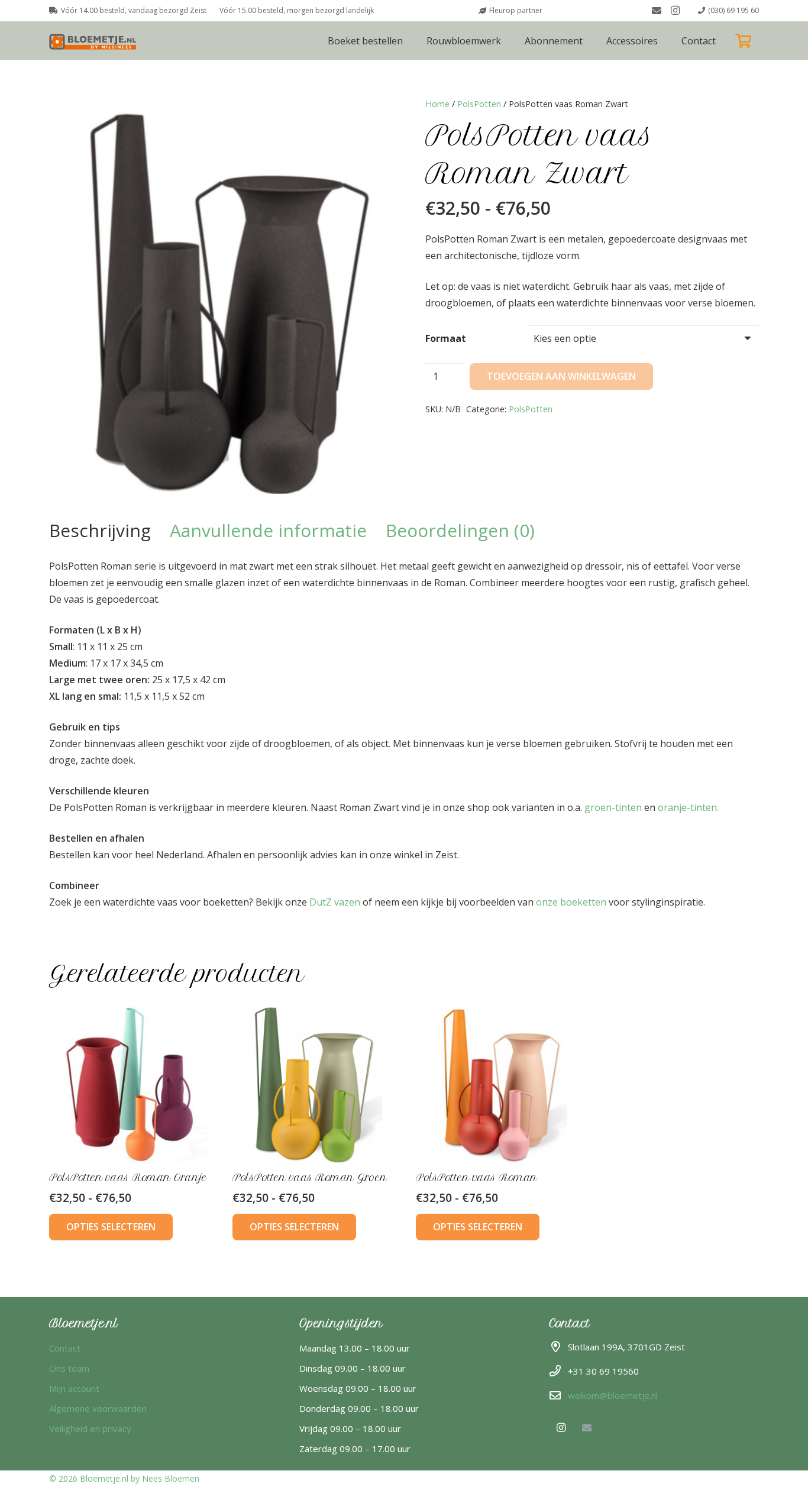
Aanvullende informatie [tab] (268, 530)
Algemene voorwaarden (98, 1408)
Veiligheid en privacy (90, 1428)
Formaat (445, 338)
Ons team (69, 1368)
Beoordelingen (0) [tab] (460, 530)
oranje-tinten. (688, 807)
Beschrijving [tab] (100, 530)
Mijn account (74, 1388)
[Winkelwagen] (743, 40)
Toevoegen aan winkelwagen (561, 376)
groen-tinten (613, 807)
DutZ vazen (334, 902)
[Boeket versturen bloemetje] (94, 41)
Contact (64, 1348)
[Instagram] (675, 10)
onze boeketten (571, 902)
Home (437, 103)
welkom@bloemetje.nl (613, 1395)
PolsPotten (479, 103)
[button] (666, 40)
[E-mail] (656, 10)
